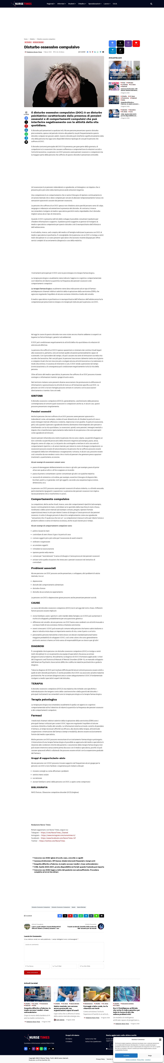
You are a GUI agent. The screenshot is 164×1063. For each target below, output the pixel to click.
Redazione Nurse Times (34, 52)
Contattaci (148, 1059)
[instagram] (33, 1048)
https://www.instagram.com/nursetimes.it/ (58, 835)
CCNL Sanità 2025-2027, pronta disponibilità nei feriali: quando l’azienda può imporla (69, 867)
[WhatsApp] (41, 1048)
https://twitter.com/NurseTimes (52, 841)
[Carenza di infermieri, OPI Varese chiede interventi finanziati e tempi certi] (114, 86)
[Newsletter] (53, 1048)
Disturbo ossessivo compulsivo (41, 907)
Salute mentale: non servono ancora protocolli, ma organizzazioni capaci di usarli (66, 1008)
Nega (150, 1055)
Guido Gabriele (60, 1020)
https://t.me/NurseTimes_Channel (54, 832)
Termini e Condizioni (131, 1059)
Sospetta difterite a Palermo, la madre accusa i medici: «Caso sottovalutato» (66, 864)
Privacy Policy (140, 1059)
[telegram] (45, 1048)
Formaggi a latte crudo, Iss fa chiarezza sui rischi (95, 1007)
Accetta (126, 1055)
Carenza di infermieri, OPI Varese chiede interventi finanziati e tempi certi (64, 861)
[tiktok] (49, 1048)
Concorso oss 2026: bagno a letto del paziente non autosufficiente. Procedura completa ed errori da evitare (66, 871)
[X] (29, 1048)
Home (26, 39)
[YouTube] (37, 1048)
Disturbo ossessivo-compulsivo (61, 907)
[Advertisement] (81, 23)
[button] (160, 1039)
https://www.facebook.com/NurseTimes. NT (58, 838)
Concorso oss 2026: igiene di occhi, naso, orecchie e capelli (58, 858)
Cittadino (32, 39)
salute (73, 907)
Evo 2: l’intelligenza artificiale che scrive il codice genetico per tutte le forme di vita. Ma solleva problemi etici (126, 1011)
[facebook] (25, 1048)
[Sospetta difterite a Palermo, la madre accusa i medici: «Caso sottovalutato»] (114, 100)
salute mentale (81, 907)
